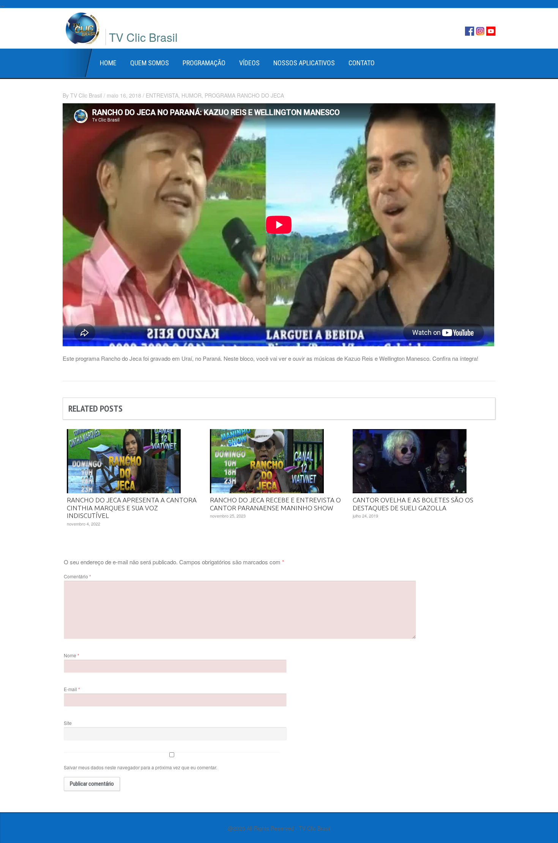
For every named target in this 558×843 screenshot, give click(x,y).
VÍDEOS (249, 63)
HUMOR (191, 95)
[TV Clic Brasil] (82, 27)
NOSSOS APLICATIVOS (304, 63)
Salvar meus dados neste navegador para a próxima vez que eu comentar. (140, 767)
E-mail (72, 689)
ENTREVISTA (162, 95)
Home (78, 63)
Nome (71, 655)
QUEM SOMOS (149, 63)
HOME (108, 63)
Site (68, 723)
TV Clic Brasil (86, 95)
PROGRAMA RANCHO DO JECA (244, 95)
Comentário (77, 576)
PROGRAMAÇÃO (204, 63)
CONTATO (361, 63)
